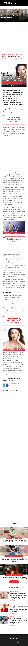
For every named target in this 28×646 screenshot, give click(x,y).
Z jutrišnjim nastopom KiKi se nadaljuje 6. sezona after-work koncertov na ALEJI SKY (14, 578)
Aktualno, (12, 616)
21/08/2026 (12, 600)
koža (18, 378)
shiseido (5, 380)
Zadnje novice (15, 54)
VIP (10, 603)
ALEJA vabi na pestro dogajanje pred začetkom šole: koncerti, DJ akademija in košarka (14, 559)
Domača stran (5, 54)
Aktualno (8, 556)
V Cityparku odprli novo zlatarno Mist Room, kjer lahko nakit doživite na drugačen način (14, 541)
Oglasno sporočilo (17, 82)
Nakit (8, 538)
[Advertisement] (14, 37)
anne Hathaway (12, 378)
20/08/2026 (13, 613)
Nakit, (11, 591)
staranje (11, 380)
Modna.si (21, 642)
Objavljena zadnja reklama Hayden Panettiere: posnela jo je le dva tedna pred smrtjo (19, 608)
